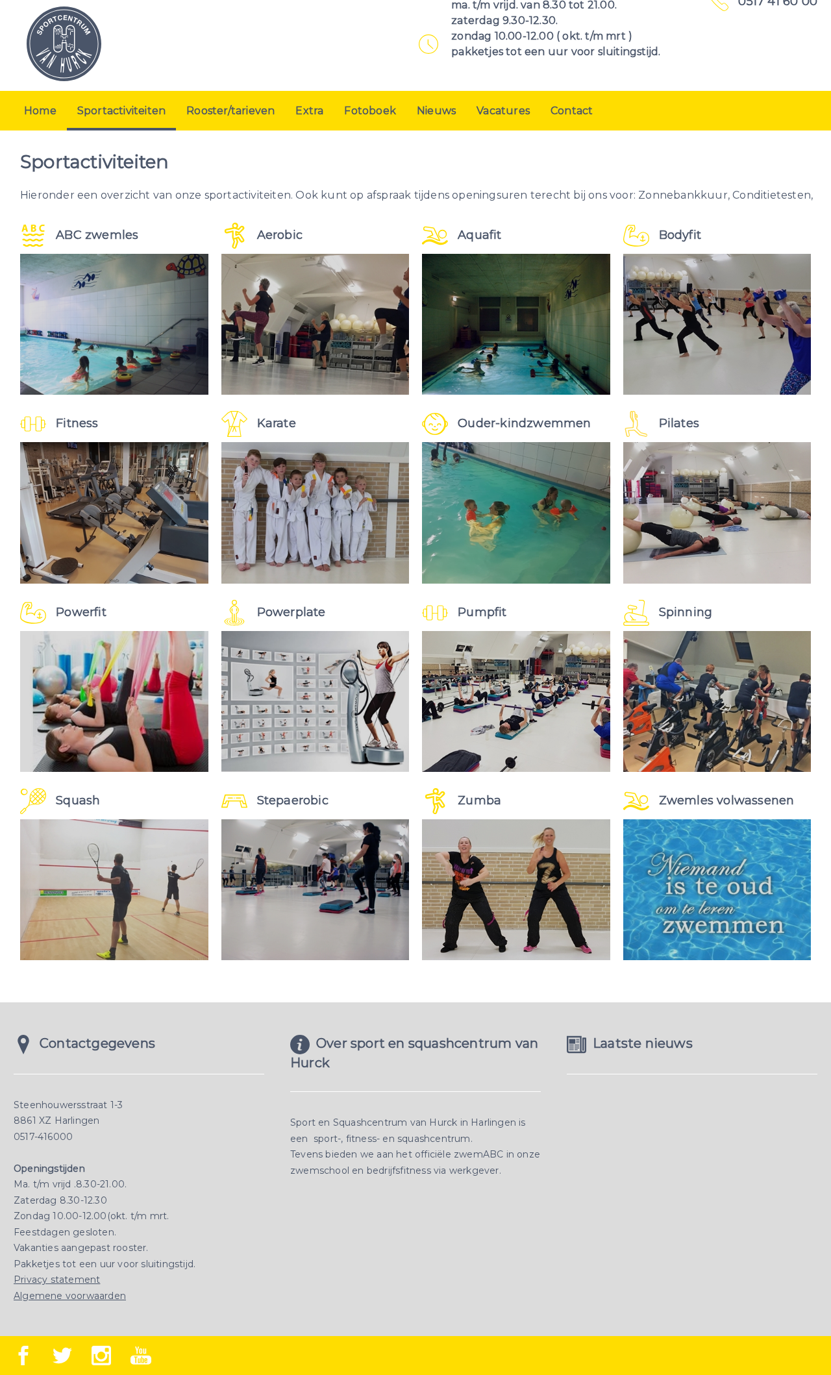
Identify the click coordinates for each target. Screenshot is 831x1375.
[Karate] (315, 512)
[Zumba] (516, 889)
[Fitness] (114, 512)
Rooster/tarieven (230, 111)
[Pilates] (717, 512)
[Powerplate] (315, 701)
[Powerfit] (114, 701)
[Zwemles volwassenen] (717, 889)
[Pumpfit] (516, 701)
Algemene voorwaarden (70, 1296)
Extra (309, 111)
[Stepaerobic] (315, 889)
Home (40, 111)
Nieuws (436, 111)
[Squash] (114, 889)
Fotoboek (370, 111)
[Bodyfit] (717, 324)
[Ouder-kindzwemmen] (516, 512)
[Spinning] (717, 701)
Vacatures (503, 111)
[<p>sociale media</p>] (23, 1355)
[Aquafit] (516, 324)
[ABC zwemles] (114, 324)
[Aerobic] (315, 324)
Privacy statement (57, 1279)
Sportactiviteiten (121, 111)
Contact (572, 111)
